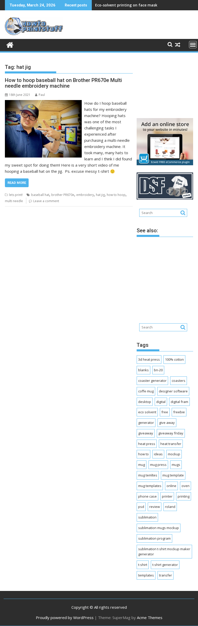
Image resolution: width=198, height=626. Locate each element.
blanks (143, 370)
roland (170, 506)
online (171, 485)
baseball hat (40, 195)
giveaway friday (170, 433)
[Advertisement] (167, 85)
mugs (176, 464)
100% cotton (174, 359)
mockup (174, 454)
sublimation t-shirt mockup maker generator (164, 552)
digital (161, 401)
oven (185, 485)
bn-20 (158, 370)
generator (146, 422)
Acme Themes (149, 617)
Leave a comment (46, 201)
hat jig (100, 195)
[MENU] (193, 44)
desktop (144, 401)
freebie (179, 412)
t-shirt (142, 564)
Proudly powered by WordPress (65, 617)
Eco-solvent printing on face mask (126, 5)
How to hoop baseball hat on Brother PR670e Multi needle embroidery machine (63, 83)
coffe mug (146, 391)
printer (167, 496)
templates (146, 575)
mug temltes (147, 475)
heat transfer (170, 443)
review (154, 506)
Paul (42, 95)
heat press (146, 443)
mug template (173, 475)
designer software (173, 391)
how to (143, 454)
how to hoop (116, 195)
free (164, 412)
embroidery (85, 195)
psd (141, 506)
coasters (178, 380)
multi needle (14, 201)
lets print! (16, 195)
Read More (16, 183)
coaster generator (152, 380)
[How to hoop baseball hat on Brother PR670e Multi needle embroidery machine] (43, 103)
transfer (165, 575)
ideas (158, 454)
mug (141, 464)
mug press (158, 464)
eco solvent (147, 412)
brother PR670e (62, 195)
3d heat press (149, 359)
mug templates (149, 485)
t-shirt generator (165, 564)
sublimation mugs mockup (158, 527)
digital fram (179, 401)
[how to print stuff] (10, 44)
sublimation (147, 517)
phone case (147, 496)
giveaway (145, 433)
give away (167, 422)
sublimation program (154, 538)
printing (183, 496)
